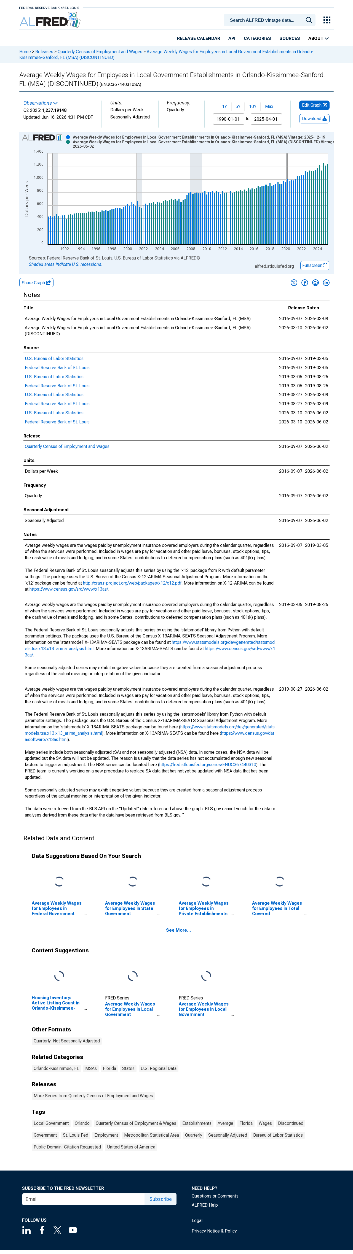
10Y (252, 106)
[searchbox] (270, 20)
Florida (109, 1068)
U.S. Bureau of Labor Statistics (54, 358)
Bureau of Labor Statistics (278, 1135)
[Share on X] (294, 282)
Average (225, 1123)
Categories (257, 38)
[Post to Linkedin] (326, 282)
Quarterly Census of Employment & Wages (136, 1123)
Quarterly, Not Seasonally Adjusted (67, 1041)
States (128, 1068)
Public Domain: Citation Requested (67, 1147)
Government (45, 1135)
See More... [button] (178, 930)
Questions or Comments (215, 1196)
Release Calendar (198, 38)
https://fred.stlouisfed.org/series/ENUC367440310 (207, 764)
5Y (238, 106)
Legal (197, 1220)
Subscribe (160, 1199)
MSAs (91, 1068)
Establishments (197, 1123)
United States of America (131, 1147)
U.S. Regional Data (158, 1068)
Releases (44, 51)
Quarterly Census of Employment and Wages (100, 51)
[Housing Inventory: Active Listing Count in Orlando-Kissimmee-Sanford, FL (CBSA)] (59, 976)
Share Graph (34, 282)
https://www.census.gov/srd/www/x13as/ (69, 589)
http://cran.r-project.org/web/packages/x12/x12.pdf (132, 583)
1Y (224, 106)
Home (25, 51)
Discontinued (290, 1123)
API (232, 38)
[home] (50, 20)
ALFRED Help (205, 1205)
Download (312, 118)
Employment (106, 1135)
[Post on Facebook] (304, 282)
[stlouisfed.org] (49, 7)
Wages (265, 1123)
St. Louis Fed (75, 1135)
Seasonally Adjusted (227, 1135)
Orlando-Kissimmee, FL (56, 1068)
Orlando (82, 1123)
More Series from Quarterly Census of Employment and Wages (93, 1095)
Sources (289, 38)
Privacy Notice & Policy (214, 1231)
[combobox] (270, 19)
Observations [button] (38, 103)
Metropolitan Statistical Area (151, 1135)
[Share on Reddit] (315, 282)
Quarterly (193, 1135)
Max (269, 106)
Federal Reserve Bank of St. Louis (57, 367)
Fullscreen (312, 265)
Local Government (51, 1123)
